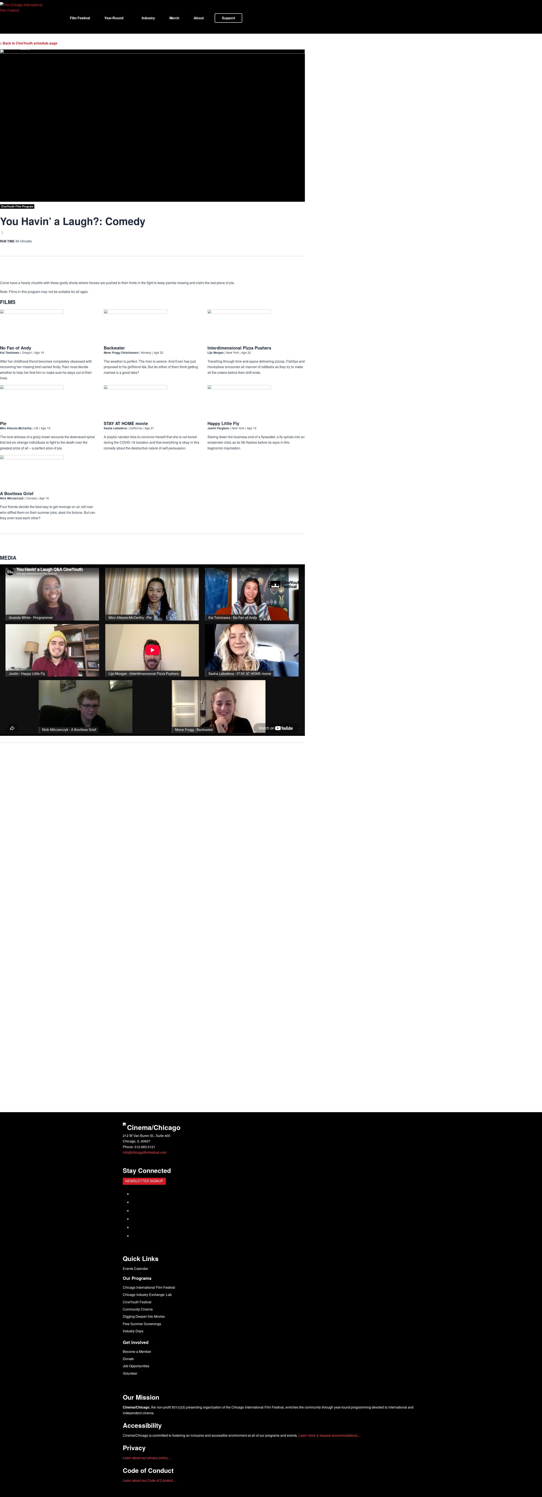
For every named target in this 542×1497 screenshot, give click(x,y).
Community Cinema (138, 1309)
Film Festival (80, 17)
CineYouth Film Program (17, 206)
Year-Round (113, 17)
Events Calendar (135, 1268)
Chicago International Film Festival (149, 1287)
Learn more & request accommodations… (330, 1435)
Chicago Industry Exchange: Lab (147, 1294)
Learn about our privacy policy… (147, 1457)
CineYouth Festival (137, 1302)
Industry (148, 17)
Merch (174, 17)
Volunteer (130, 1373)
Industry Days (133, 1331)
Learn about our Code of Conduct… (149, 1480)
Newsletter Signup (144, 1180)
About (199, 17)
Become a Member (137, 1351)
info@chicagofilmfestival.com (145, 1152)
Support (228, 17)
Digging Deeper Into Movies (144, 1316)
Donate (128, 1358)
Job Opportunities (136, 1365)
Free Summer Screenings (142, 1323)
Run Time (7, 241)
